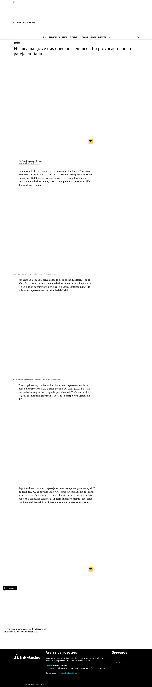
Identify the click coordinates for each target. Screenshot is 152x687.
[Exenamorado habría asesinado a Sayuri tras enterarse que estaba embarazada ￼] (26, 609)
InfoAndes (36, 684)
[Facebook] (113, 659)
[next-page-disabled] (10, 638)
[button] (138, 37)
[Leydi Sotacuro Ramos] (14, 162)
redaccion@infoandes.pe (67, 673)
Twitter (129, 659)
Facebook (118, 659)
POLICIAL (17, 43)
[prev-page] (5, 638)
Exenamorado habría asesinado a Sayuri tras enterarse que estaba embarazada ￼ (25, 630)
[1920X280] (76, 18)
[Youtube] (113, 662)
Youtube (117, 662)
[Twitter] (125, 659)
